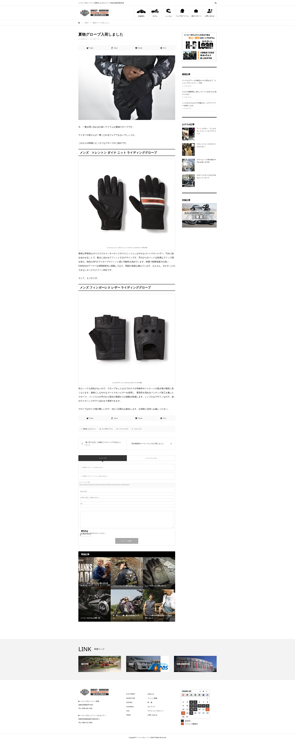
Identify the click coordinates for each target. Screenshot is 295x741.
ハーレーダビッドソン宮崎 (89, 701)
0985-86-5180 (87, 708)
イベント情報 (152, 698)
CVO (127, 711)
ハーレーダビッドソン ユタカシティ (93, 715)
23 (183, 713)
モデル (154, 16)
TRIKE (128, 715)
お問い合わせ (210, 16)
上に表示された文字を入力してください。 (93, 533)
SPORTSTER (130, 698)
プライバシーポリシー (156, 711)
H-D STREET (130, 694)
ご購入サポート (196, 16)
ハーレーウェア (123, 429)
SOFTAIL (129, 702)
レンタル (168, 16)
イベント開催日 (191, 724)
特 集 (150, 702)
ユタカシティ (92, 429)
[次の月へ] (207, 691)
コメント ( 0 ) (102, 458)
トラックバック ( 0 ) (151, 458)
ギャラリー (152, 707)
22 (207, 709)
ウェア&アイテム (182, 16)
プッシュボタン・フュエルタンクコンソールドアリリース (206, 131)
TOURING (130, 707)
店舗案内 (141, 16)
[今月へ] (203, 691)
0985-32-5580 (87, 722)
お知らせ (151, 694)
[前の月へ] (199, 691)
